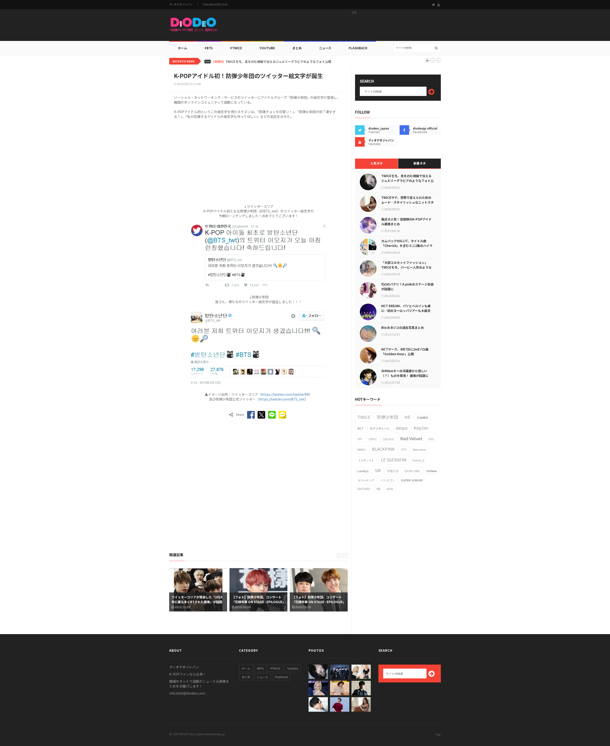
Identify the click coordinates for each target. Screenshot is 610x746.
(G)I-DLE (388, 439)
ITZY (404, 449)
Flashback (358, 48)
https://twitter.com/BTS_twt (282, 399)
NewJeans (419, 449)
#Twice (236, 48)
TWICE (364, 417)
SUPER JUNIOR (411, 480)
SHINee (431, 471)
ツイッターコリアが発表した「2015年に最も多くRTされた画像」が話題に (197, 602)
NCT (360, 428)
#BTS (208, 48)
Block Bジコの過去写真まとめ (402, 327)
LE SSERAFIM (394, 459)
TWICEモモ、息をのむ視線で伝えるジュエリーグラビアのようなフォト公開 (278, 61)
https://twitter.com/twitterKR (285, 394)
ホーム (182, 48)
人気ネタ (376, 163)
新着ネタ (419, 163)
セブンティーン (379, 428)
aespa (401, 428)
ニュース (325, 48)
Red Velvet (411, 438)
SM (378, 470)
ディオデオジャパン (181, 4)
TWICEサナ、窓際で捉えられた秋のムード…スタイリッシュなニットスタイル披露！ (407, 202)
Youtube (292, 668)
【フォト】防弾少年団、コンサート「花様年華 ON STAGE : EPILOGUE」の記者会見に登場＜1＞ (258, 602)
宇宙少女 (392, 471)
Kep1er (421, 428)
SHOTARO (363, 489)
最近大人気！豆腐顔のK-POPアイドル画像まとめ (406, 221)
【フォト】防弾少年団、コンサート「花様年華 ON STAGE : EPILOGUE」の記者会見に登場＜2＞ (318, 602)
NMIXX (361, 449)
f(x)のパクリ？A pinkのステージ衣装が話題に (407, 286)
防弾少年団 (387, 417)
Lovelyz (363, 471)
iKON (389, 489)
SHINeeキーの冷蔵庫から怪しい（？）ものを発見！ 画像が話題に (404, 373)
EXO (431, 439)
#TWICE (275, 668)
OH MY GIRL (412, 471)
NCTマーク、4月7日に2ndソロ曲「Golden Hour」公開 (404, 351)
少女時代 (422, 418)
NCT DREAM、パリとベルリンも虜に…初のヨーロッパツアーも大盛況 (406, 308)
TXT (359, 439)
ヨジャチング (365, 480)
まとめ (297, 48)
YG (378, 489)
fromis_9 (418, 460)
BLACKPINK (383, 449)
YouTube (267, 48)
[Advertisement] (354, 26)
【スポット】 (366, 460)
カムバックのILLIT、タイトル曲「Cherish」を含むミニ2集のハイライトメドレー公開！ (406, 246)
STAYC (373, 439)
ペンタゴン (388, 480)
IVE (407, 417)
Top (438, 734)
